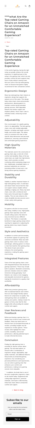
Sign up (17, 419)
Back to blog (18, 390)
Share (8, 42)
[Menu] (5, 6)
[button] (26, 6)
